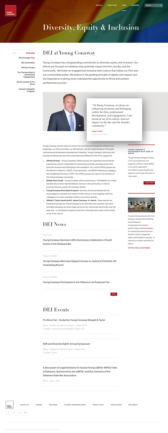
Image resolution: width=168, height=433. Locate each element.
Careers (135, 5)
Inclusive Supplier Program (27, 90)
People (99, 5)
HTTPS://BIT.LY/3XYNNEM (139, 248)
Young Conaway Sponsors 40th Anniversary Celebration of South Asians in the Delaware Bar (77, 242)
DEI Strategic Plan (27, 58)
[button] (114, 294)
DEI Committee (28, 63)
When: (46, 326)
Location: (47, 329)
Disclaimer (53, 405)
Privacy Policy (98, 405)
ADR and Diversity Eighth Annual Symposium (66, 344)
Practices (112, 5)
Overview (30, 53)
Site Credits (132, 405)
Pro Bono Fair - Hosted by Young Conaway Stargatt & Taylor (74, 320)
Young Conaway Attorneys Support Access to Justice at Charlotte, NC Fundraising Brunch (80, 263)
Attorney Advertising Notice (75, 405)
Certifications (116, 405)
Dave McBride (147, 228)
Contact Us (24, 405)
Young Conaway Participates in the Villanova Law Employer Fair (76, 282)
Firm (124, 5)
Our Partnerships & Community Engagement (26, 75)
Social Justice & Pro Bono (26, 83)
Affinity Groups (28, 68)
